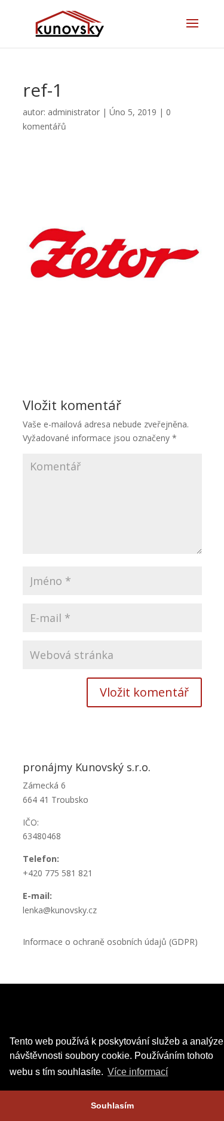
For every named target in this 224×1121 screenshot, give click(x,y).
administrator (74, 112)
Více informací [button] (138, 1072)
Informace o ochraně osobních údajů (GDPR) (110, 941)
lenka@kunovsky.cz (60, 910)
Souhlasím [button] (112, 1105)
